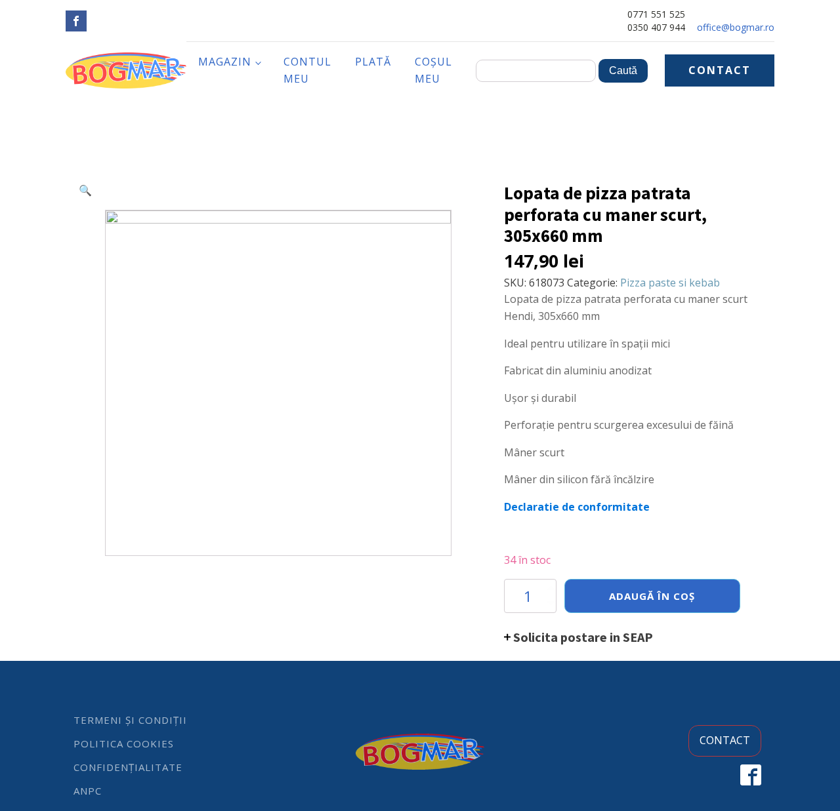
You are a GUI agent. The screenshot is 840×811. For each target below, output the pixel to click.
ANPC (88, 790)
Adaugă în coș (652, 596)
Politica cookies (124, 743)
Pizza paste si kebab (670, 282)
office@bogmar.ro (735, 27)
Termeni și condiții (130, 719)
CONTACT (719, 70)
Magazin (224, 61)
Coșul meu (433, 70)
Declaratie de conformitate (577, 507)
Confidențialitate (128, 767)
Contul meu (307, 70)
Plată (373, 61)
